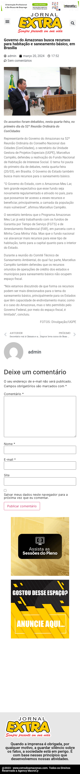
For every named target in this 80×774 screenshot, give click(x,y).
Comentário (14, 393)
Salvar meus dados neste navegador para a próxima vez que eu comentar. (36, 496)
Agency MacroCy (28, 770)
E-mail (10, 459)
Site (7, 475)
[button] (7, 21)
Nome (9, 443)
